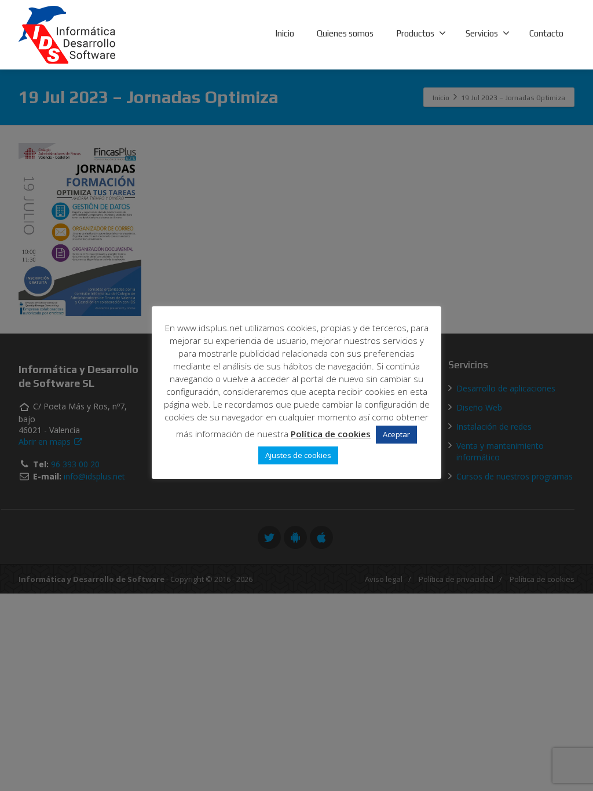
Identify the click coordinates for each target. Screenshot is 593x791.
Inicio (284, 33)
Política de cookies (331, 434)
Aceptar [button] (396, 434)
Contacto (546, 33)
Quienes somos (345, 33)
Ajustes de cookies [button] (298, 455)
